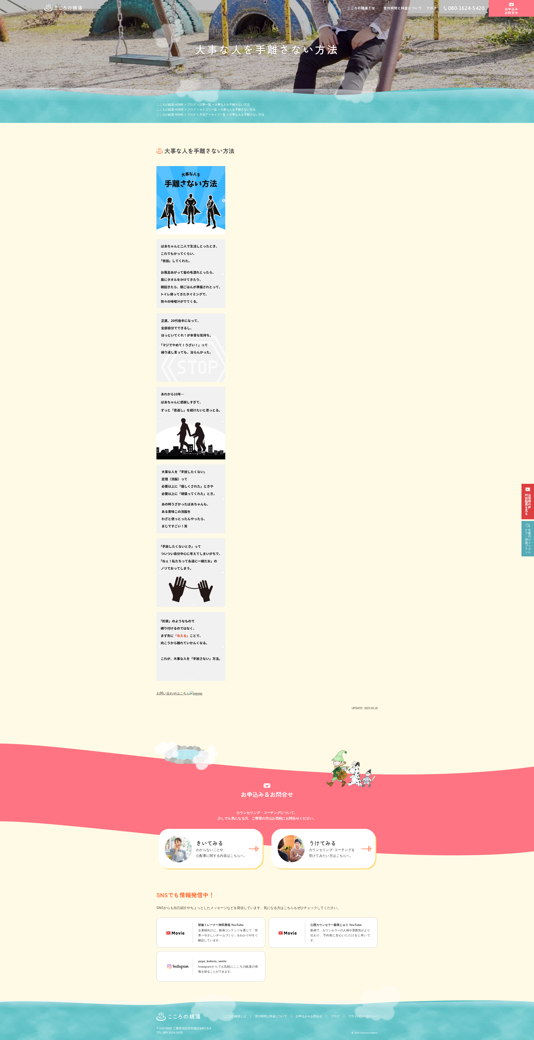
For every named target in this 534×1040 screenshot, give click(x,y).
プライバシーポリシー (363, 1016)
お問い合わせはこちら (173, 693)
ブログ (431, 7)
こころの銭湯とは (361, 7)
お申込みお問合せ (511, 11)
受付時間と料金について (402, 7)
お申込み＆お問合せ (309, 1016)
